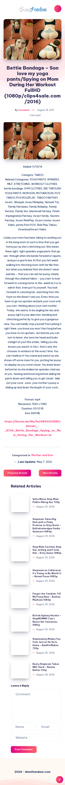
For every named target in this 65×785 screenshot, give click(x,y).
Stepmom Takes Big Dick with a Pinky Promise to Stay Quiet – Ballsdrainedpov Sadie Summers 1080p (46, 525)
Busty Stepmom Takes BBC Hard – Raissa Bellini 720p (45, 667)
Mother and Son (42, 455)
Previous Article (17, 472)
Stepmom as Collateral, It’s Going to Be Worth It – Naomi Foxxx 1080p (46, 573)
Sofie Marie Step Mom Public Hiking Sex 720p (46, 501)
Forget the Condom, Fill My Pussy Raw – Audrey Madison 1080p (46, 596)
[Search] (57, 8)
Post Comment (24, 749)
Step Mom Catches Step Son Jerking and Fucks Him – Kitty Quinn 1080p (46, 550)
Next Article (50, 472)
